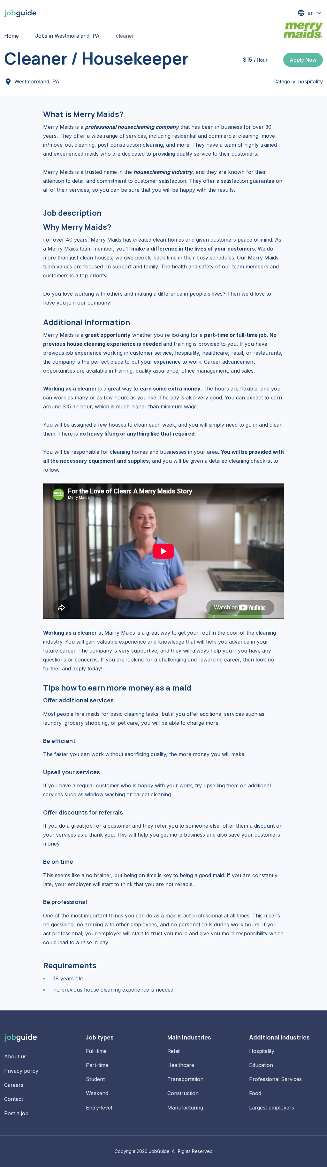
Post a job (16, 1113)
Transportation (185, 1079)
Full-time (96, 1051)
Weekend (97, 1093)
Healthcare (180, 1065)
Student (95, 1079)
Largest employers (271, 1107)
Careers (13, 1085)
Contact (13, 1099)
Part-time (97, 1065)
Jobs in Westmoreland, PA (67, 35)
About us (15, 1056)
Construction (183, 1093)
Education (261, 1065)
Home (11, 35)
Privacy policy (21, 1071)
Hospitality (261, 1051)
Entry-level (99, 1107)
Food (255, 1093)
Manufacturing (185, 1107)
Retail (173, 1051)
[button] (310, 13)
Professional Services (275, 1079)
